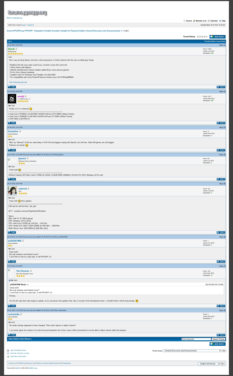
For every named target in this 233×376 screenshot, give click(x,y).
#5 (224, 184)
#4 (224, 155)
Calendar (214, 21)
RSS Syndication (65, 363)
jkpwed (60, 154)
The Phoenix (22, 271)
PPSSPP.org (21, 363)
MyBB (17, 368)
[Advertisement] (97, 10)
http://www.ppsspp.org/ (18, 82)
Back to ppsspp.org (14, 18)
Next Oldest (14, 339)
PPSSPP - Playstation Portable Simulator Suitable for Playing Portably (55, 31)
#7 (224, 266)
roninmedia (61, 310)
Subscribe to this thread (18, 356)
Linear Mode (221, 41)
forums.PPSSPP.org (15, 31)
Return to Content (42, 363)
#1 (224, 45)
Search (189, 21)
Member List (201, 21)
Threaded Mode (209, 41)
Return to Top (30, 363)
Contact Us (12, 363)
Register (30, 25)
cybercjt (22, 189)
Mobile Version (54, 363)
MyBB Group (33, 368)
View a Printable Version (18, 350)
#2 (224, 91)
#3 (224, 127)
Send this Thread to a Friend (19, 353)
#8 (224, 310)
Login (23, 25)
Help (224, 21)
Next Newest (25, 339)
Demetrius (13, 131)
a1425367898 (62, 237)
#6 (224, 237)
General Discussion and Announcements (103, 31)
